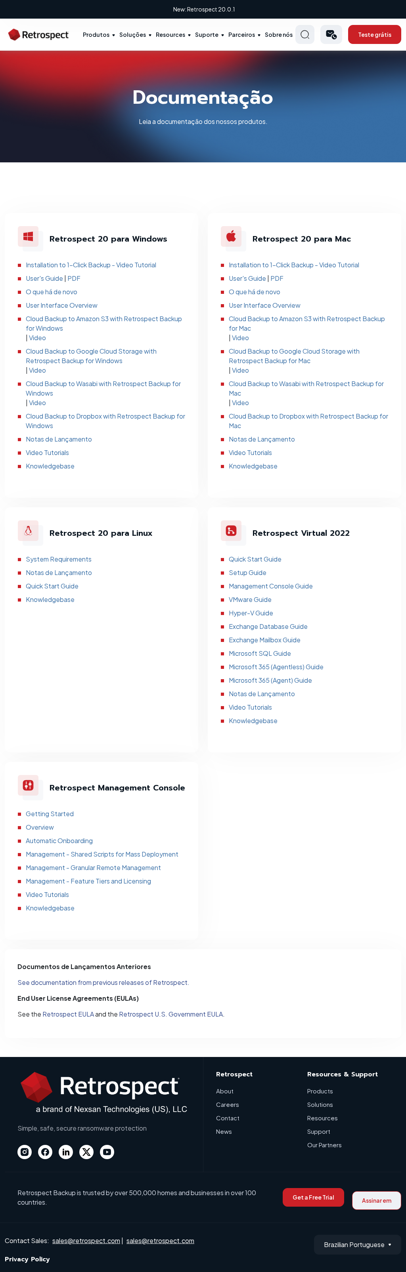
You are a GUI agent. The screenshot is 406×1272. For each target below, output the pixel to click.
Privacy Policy (27, 1259)
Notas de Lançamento (59, 439)
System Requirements (59, 559)
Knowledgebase (50, 466)
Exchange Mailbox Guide (265, 640)
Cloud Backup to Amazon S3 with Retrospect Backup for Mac (307, 323)
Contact (227, 1118)
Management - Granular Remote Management (93, 867)
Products (320, 1091)
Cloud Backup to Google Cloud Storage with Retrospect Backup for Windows (91, 356)
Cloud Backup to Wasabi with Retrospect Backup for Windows (103, 388)
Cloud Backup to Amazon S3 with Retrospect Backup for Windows (104, 323)
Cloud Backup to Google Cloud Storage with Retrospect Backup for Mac (294, 356)
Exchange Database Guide (268, 626)
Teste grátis (374, 34)
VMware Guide (250, 599)
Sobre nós (279, 34)
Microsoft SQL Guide (260, 653)
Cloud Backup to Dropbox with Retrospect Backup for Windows (105, 421)
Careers (227, 1104)
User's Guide (44, 278)
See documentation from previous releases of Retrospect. (103, 982)
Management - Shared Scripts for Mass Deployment (102, 854)
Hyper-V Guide (251, 613)
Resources (170, 34)
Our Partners (324, 1144)
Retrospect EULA (68, 1014)
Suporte (206, 34)
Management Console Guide (271, 586)
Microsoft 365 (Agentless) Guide (276, 667)
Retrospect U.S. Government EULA (171, 1014)
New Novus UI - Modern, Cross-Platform (204, 9)
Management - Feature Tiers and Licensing (88, 881)
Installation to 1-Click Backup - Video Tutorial (91, 265)
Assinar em (376, 1200)
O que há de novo (51, 292)
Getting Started (50, 813)
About (225, 1091)
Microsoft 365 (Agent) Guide (270, 680)
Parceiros (241, 34)
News (224, 1131)
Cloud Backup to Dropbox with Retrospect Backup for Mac (308, 421)
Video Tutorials (47, 452)
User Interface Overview (62, 305)
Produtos (96, 34)
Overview (40, 827)
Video (37, 337)
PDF (73, 278)
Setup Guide (247, 572)
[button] (331, 34)
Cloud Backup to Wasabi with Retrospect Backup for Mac (306, 388)
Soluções (132, 34)
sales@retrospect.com (86, 1240)
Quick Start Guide (52, 586)
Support (318, 1131)
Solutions (320, 1104)
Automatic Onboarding (59, 840)
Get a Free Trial (313, 1197)
